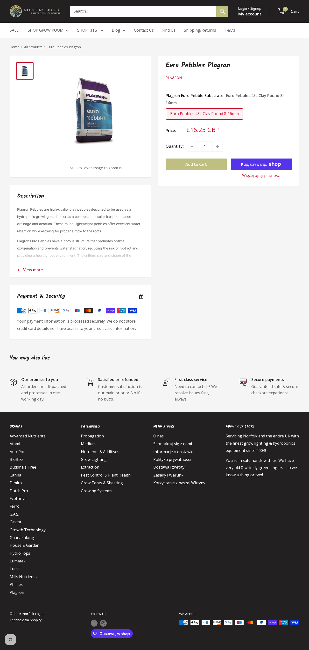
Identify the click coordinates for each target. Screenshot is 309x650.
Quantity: (175, 146)
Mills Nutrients (23, 576)
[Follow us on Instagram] (103, 623)
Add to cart (196, 164)
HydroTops (20, 553)
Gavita (15, 522)
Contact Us (144, 30)
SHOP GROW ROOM (45, 30)
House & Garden (24, 545)
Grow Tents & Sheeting (102, 482)
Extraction (90, 467)
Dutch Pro (19, 490)
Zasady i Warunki (168, 475)
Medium (88, 443)
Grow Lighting (94, 459)
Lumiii (15, 568)
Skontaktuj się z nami (172, 443)
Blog (116, 30)
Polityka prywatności (172, 459)
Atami (15, 443)
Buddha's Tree (23, 467)
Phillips (16, 584)
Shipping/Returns (200, 30)
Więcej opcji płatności (261, 175)
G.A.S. (14, 514)
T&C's (230, 30)
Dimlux (16, 482)
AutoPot (17, 451)
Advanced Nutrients (27, 436)
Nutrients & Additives (100, 451)
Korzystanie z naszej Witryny (179, 482)
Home (14, 47)
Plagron (174, 77)
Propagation (92, 436)
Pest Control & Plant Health (106, 475)
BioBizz (16, 459)
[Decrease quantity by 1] (192, 146)
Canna (15, 475)
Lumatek (18, 561)
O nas (158, 436)
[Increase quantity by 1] (217, 146)
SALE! (14, 30)
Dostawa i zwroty (168, 467)
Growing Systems (96, 490)
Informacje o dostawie (173, 451)
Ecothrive (18, 498)
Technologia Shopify (26, 620)
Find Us (169, 30)
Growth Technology (28, 529)
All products (33, 47)
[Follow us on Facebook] (94, 623)
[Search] (222, 11)
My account (249, 14)
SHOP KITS (87, 30)
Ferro (15, 506)
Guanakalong (22, 537)
